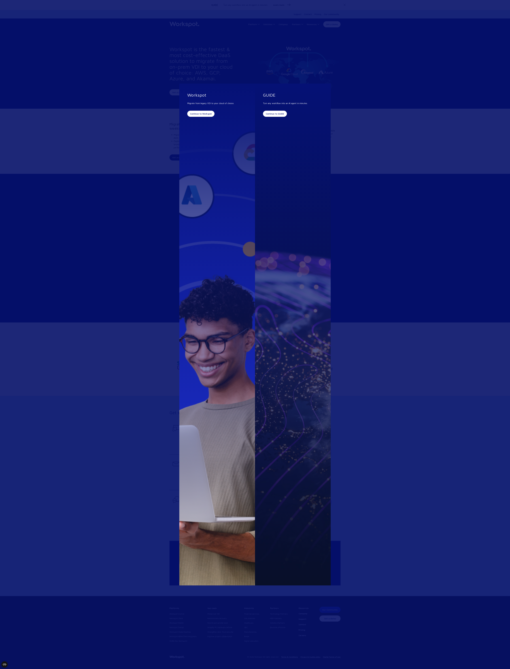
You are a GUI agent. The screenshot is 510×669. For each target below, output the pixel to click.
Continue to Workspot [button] (201, 114)
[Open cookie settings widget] (4, 664)
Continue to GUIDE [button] (275, 114)
